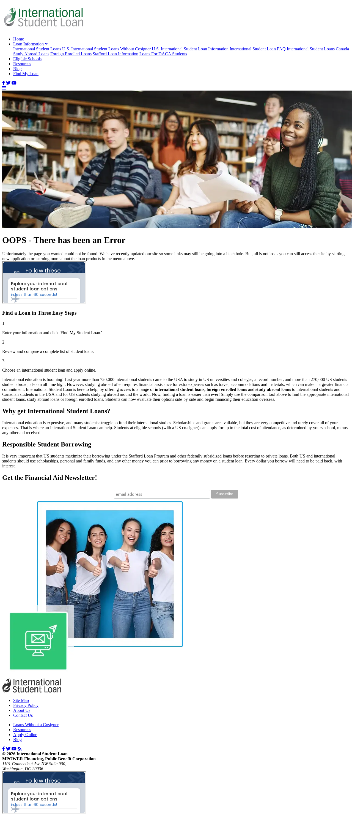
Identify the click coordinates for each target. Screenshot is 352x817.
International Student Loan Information (195, 49)
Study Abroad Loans (31, 53)
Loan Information (29, 44)
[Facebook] (3, 83)
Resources (22, 63)
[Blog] (19, 749)
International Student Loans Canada (318, 49)
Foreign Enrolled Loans (71, 53)
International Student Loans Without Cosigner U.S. (115, 49)
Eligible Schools (27, 58)
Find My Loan (25, 73)
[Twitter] (8, 83)
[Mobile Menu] (4, 88)
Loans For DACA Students (163, 53)
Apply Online (25, 734)
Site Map (21, 700)
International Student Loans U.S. (41, 49)
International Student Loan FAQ (258, 49)
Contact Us (23, 715)
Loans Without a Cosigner (36, 724)
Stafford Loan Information (115, 53)
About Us (21, 710)
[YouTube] (14, 83)
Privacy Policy (25, 705)
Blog (17, 68)
